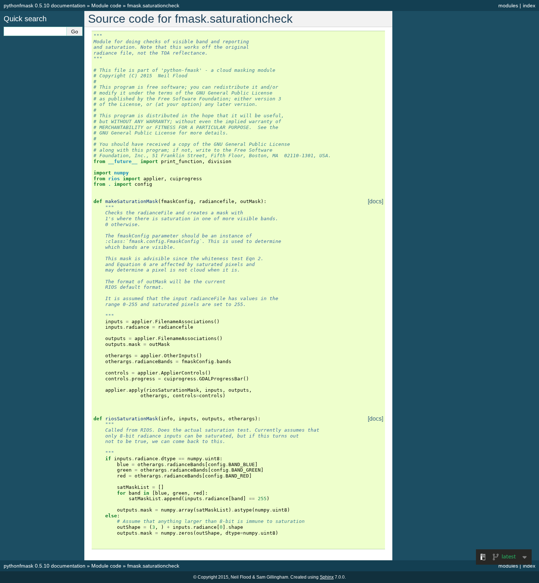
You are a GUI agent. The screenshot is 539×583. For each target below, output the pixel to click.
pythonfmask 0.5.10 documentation (44, 5)
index (529, 5)
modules (508, 5)
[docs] (375, 201)
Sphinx (327, 577)
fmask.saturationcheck (153, 5)
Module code (106, 5)
